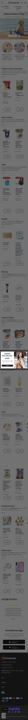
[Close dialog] (26, 352)
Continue (7, 365)
